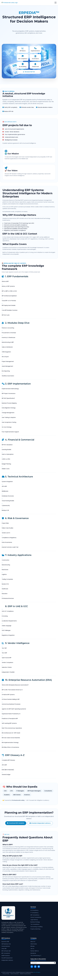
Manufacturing (6, 565)
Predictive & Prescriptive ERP (10, 718)
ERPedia (33, 946)
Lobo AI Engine (36, 972)
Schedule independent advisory (41, 823)
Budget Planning (6, 464)
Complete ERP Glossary (8, 760)
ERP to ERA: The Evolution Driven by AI (12, 690)
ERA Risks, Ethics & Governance (10, 747)
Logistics (4, 574)
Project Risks (5, 523)
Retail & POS (5, 584)
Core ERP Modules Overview (9, 310)
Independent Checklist (8, 672)
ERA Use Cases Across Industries (11, 737)
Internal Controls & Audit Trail (10, 547)
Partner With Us (35, 951)
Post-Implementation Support (10, 432)
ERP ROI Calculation (7, 445)
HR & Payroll (5, 356)
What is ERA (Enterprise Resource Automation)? (15, 685)
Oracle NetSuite (6, 946)
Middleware (5, 491)
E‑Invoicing (5, 616)
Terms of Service (14, 973)
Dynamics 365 (5, 941)
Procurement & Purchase (9, 332)
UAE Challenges (6, 630)
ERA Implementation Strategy (10, 742)
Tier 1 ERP (4, 648)
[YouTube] (38, 966)
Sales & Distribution (7, 347)
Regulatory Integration (8, 635)
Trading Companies (7, 579)
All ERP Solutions (6, 955)
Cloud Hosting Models (8, 500)
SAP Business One (6, 944)
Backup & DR (5, 510)
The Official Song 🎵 (36, 955)
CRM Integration (6, 352)
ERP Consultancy (35, 915)
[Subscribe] (54, 963)
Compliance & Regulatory (9, 537)
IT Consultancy (34, 912)
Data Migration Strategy (9, 408)
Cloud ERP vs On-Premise (9, 300)
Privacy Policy (6, 973)
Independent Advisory (7, 960)
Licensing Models (6, 449)
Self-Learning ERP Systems (9, 723)
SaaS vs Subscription (8, 454)
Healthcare (5, 589)
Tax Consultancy (35, 924)
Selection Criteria (7, 667)
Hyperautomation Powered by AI (11, 714)
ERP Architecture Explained (9, 296)
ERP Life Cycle (5, 315)
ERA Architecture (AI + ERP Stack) (11, 733)
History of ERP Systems (8, 286)
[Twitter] (35, 966)
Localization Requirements (9, 621)
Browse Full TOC (30, 72)
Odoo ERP (4, 948)
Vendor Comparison (7, 662)
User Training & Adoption (9, 417)
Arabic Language (6, 625)
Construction (5, 560)
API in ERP (4, 486)
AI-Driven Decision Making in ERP (11, 699)
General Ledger (6, 774)
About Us (33, 941)
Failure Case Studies (7, 528)
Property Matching (35, 929)
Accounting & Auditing (36, 926)
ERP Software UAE (6, 951)
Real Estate (5, 569)
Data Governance (7, 542)
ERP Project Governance (8, 393)
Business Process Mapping (9, 403)
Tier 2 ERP (4, 653)
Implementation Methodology (10, 388)
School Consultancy (36, 917)
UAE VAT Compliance (8, 611)
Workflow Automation (8, 376)
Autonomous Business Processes (11, 704)
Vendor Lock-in (6, 533)
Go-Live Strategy (7, 427)
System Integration (7, 481)
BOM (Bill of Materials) (8, 769)
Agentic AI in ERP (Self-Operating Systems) (14, 709)
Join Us (32, 948)
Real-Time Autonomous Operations (12, 728)
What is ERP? (5, 281)
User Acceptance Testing (9, 422)
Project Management (8, 361)
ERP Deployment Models (8, 305)
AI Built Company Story (25, 973)
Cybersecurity (6, 505)
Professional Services (8, 598)
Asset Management (7, 366)
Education (4, 593)
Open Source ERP (6, 657)
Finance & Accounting (8, 328)
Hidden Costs (5, 468)
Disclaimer (33, 953)
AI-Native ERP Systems (8, 694)
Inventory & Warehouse (8, 337)
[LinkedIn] (32, 966)
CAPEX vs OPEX (6, 459)
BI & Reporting (6, 371)
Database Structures (8, 496)
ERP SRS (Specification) (8, 398)
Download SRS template (16, 823)
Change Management (8, 412)
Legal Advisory (34, 919)
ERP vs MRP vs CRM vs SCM (9, 291)
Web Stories (34, 944)
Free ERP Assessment (7, 958)
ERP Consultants (6, 953)
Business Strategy (35, 922)
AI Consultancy (34, 910)
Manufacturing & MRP (8, 342)
